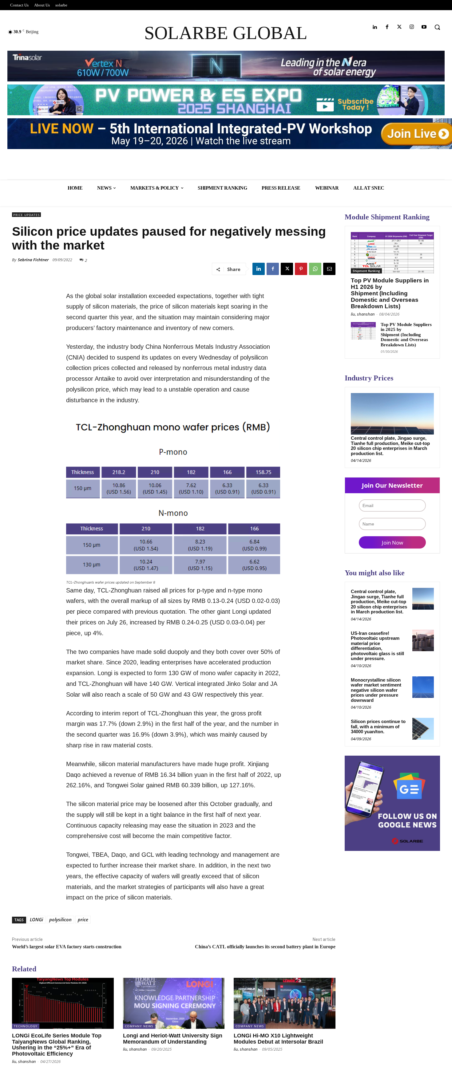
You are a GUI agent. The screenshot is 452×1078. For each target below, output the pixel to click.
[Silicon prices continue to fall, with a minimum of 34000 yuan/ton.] (423, 728)
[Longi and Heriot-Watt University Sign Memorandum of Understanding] (174, 1003)
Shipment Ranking (366, 271)
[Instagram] (412, 27)
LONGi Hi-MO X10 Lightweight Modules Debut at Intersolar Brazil (278, 1039)
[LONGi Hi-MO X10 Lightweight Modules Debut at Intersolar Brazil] (284, 1003)
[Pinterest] (301, 269)
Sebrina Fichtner (33, 259)
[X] (287, 269)
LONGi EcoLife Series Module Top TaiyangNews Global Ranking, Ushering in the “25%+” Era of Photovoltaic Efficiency (56, 1045)
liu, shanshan (24, 1061)
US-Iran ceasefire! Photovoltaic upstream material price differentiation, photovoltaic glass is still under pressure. (377, 646)
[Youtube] (424, 27)
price (83, 919)
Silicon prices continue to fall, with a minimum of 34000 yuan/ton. (378, 726)
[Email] (329, 269)
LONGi (36, 919)
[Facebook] (387, 27)
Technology (26, 1026)
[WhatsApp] (315, 269)
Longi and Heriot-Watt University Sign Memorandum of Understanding (172, 1039)
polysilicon (60, 919)
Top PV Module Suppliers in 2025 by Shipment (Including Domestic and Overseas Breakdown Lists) (406, 334)
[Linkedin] (375, 27)
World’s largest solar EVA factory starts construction (66, 946)
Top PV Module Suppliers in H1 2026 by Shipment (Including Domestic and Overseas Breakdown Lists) (390, 293)
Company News (139, 1026)
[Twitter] (399, 27)
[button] (437, 27)
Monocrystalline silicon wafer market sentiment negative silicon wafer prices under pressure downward (376, 690)
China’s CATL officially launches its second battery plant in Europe (265, 946)
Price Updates (26, 215)
